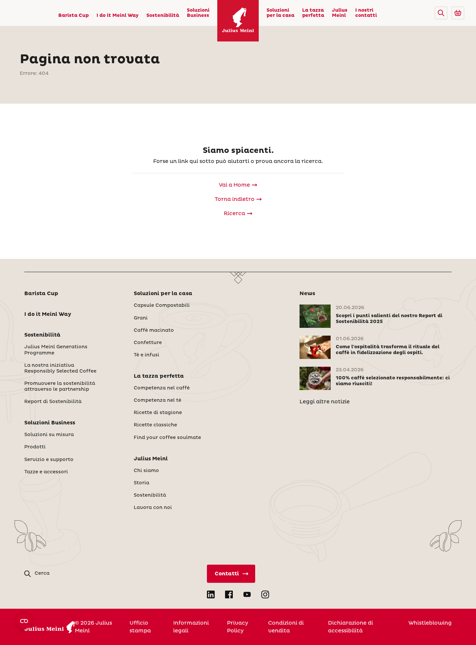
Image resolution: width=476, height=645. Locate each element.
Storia (141, 483)
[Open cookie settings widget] (24, 621)
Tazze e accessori (46, 472)
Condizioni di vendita (286, 627)
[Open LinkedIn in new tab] (211, 594)
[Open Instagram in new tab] (265, 594)
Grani (141, 318)
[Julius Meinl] (238, 20)
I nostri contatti (366, 12)
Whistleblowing (430, 623)
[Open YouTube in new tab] (247, 594)
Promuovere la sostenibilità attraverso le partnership (59, 386)
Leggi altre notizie (325, 401)
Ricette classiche (155, 425)
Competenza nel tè (157, 400)
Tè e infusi (146, 355)
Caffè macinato (154, 330)
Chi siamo (146, 471)
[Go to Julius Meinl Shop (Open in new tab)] (457, 12)
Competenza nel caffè (162, 388)
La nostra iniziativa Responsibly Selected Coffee (60, 368)
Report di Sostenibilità (53, 402)
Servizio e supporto (49, 460)
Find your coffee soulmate (167, 438)
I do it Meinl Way (117, 15)
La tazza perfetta (313, 12)
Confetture (148, 343)
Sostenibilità (162, 15)
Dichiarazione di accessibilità (350, 627)
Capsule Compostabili (162, 305)
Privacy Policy (237, 627)
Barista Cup (73, 15)
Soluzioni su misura (49, 435)
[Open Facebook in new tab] (229, 594)
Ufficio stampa (140, 627)
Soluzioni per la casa (280, 12)
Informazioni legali (191, 627)
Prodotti (35, 447)
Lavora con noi (153, 508)
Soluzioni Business (198, 12)
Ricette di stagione (158, 413)
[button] (441, 12)
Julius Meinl (339, 12)
